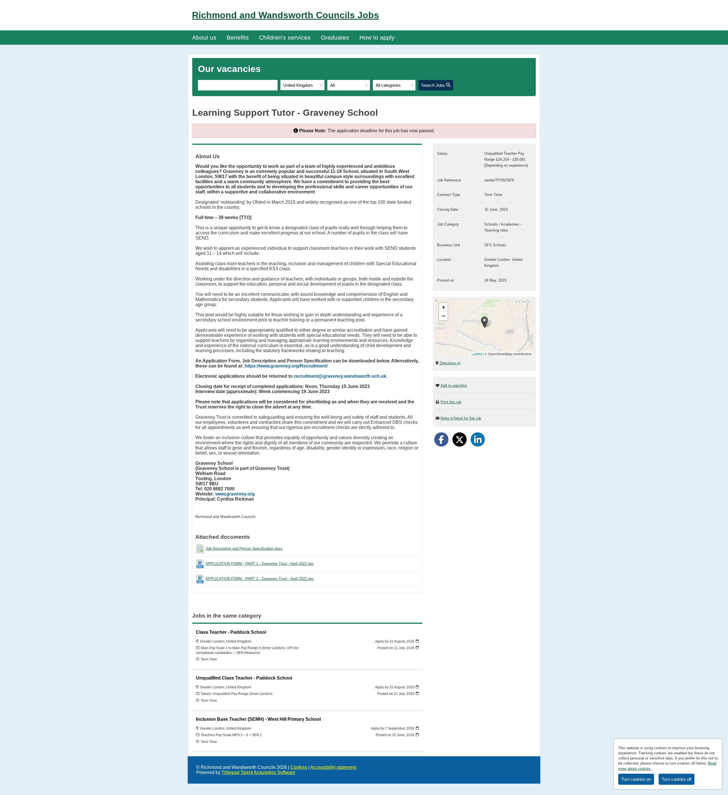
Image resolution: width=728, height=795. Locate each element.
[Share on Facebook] (441, 439)
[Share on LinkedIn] (478, 439)
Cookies (298, 767)
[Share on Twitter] (459, 439)
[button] (484, 322)
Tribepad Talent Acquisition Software (258, 772)
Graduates (335, 37)
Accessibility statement (333, 767)
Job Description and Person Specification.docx (244, 548)
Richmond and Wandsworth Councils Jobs (285, 15)
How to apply (377, 37)
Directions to (450, 363)
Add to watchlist (453, 385)
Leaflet (476, 353)
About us (204, 37)
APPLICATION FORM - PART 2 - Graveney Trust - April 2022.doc (260, 579)
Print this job (450, 402)
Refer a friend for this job (460, 418)
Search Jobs (433, 85)
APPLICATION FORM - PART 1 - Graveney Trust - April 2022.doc (260, 563)
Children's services (285, 37)
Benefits (238, 37)
